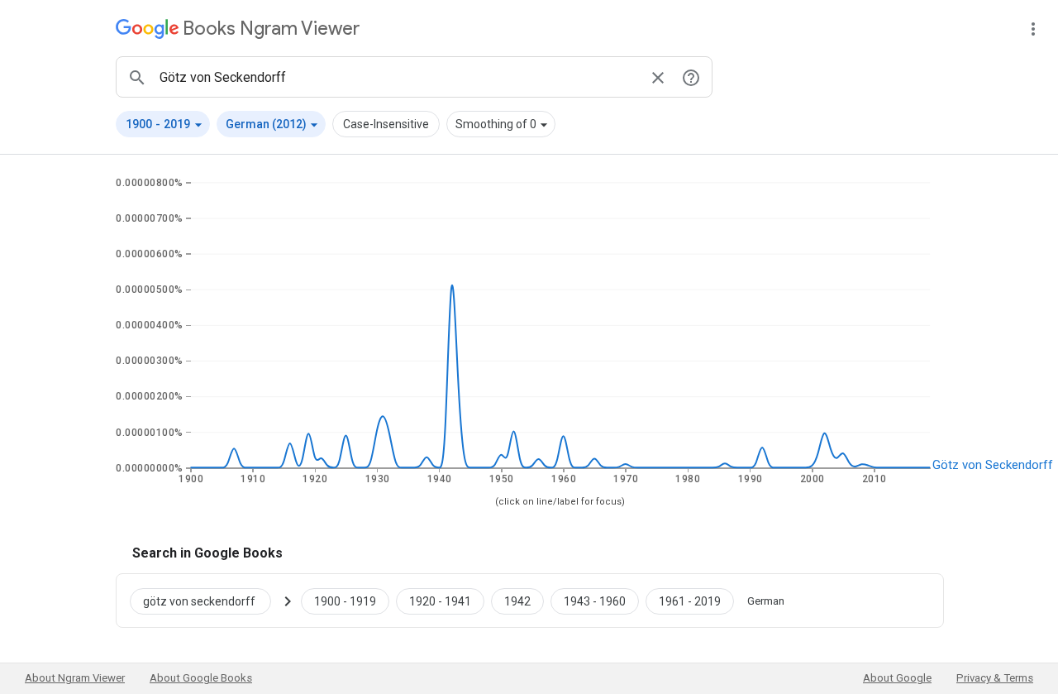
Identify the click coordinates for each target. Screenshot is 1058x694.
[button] (163, 124)
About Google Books (201, 678)
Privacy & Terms (994, 678)
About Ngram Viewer (75, 678)
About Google (897, 678)
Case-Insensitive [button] (386, 124)
